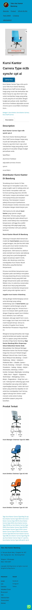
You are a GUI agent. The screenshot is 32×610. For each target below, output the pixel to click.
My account (4, 592)
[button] (26, 31)
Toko (2, 595)
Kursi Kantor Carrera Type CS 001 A (13, 529)
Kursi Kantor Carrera (23, 112)
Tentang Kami (5, 600)
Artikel (3, 581)
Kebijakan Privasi (6, 589)
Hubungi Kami (5, 597)
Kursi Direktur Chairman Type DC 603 (15, 473)
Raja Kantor (11, 568)
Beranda (6, 11)
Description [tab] (9, 120)
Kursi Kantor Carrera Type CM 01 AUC (14, 519)
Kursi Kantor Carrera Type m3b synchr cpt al (16, 540)
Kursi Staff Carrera (8, 115)
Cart (2, 584)
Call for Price (9, 80)
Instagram (16, 584)
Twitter (15, 586)
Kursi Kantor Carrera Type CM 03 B (17, 527)
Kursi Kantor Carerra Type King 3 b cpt (17, 516)
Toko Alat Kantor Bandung (10, 548)
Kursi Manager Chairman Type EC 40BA (16, 439)
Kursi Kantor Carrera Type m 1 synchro (16, 538)
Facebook (15, 581)
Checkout (3, 586)
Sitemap (3, 603)
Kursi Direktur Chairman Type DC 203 (15, 507)
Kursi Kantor (12, 112)
